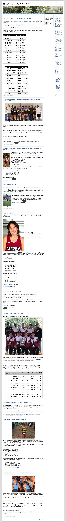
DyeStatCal (56, 69)
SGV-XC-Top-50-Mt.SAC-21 (7, 286)
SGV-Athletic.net (57, 74)
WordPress (56, 95)
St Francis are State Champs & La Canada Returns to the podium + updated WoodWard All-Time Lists (58, 22)
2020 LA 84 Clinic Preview (7, 305)
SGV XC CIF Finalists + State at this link (13, 510)
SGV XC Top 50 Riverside (17, 467)
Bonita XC (57, 80)
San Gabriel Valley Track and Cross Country (18, 3)
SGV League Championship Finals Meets (58, 48)
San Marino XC (58, 88)
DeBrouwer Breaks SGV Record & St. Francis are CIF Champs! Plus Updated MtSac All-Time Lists (58, 26)
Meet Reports (30, 13)
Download (16, 142)
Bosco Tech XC (58, 81)
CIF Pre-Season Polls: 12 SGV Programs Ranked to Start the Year (58, 64)
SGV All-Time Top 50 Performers (21, 412)
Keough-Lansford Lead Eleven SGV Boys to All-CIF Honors (58, 44)
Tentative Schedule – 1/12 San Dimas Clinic (9, 307)
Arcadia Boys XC (58, 78)
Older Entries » (41, 519)
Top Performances (41, 13)
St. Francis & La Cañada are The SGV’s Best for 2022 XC (17, 18)
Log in (56, 94)
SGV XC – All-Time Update (9, 184)
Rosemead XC (58, 87)
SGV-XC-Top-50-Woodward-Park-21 (8, 284)
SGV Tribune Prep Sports (58, 73)
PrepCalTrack (57, 71)
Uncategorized (5, 13)
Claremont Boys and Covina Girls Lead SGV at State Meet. (17, 402)
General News (11, 13)
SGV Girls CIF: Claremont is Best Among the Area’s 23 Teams (18, 473)
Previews (16, 13)
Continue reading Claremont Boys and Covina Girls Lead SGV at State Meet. (28, 414)
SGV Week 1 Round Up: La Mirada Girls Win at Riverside (58, 56)
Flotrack (56, 70)
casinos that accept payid (29, 253)
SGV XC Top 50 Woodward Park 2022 (8, 142)
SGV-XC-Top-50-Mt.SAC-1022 (16, 202)
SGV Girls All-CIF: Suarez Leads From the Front (15, 419)
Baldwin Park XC (58, 79)
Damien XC (57, 84)
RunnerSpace (57, 72)
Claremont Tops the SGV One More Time (13, 313)
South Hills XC (58, 89)
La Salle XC (57, 86)
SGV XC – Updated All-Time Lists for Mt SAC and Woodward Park (19, 212)
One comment (6, 208)
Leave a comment (6, 95)
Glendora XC (58, 85)
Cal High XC (58, 82)
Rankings (35, 13)
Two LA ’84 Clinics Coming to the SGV (12, 291)
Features (25, 13)
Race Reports (21, 13)
